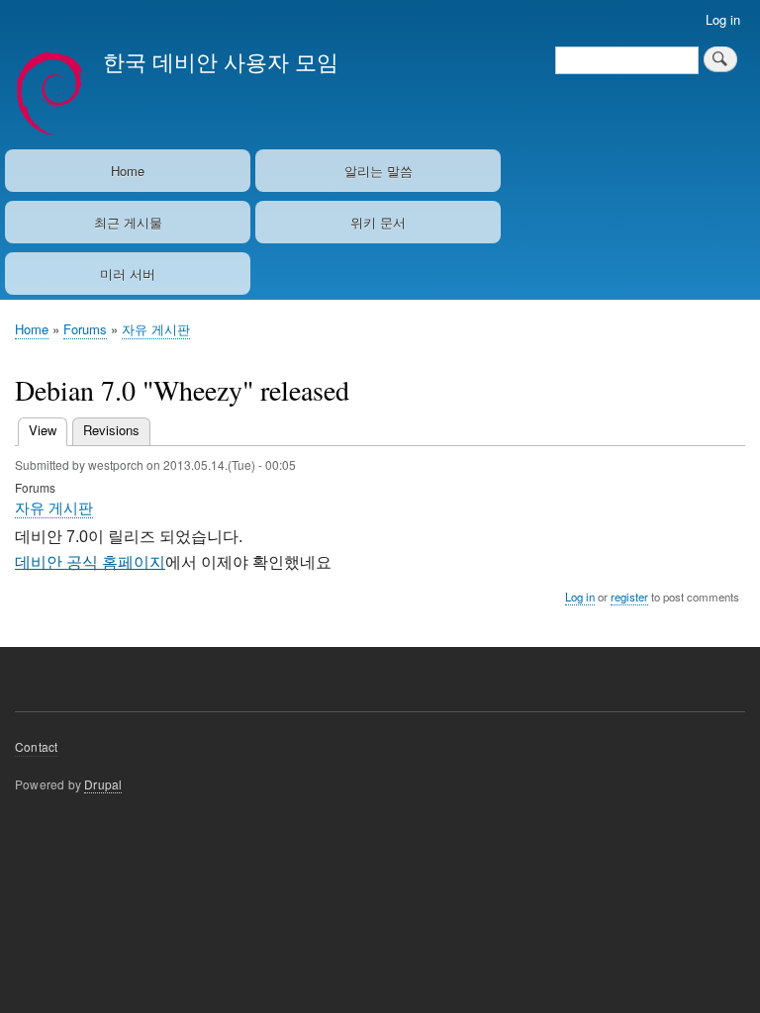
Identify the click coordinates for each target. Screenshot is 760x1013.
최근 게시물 (128, 222)
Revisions (111, 429)
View (48, 429)
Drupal (103, 784)
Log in (723, 19)
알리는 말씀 (378, 170)
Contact (36, 746)
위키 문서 (378, 222)
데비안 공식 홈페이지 (90, 562)
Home (127, 170)
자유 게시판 (156, 329)
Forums (85, 329)
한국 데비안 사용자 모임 (220, 60)
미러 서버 (127, 273)
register (629, 596)
